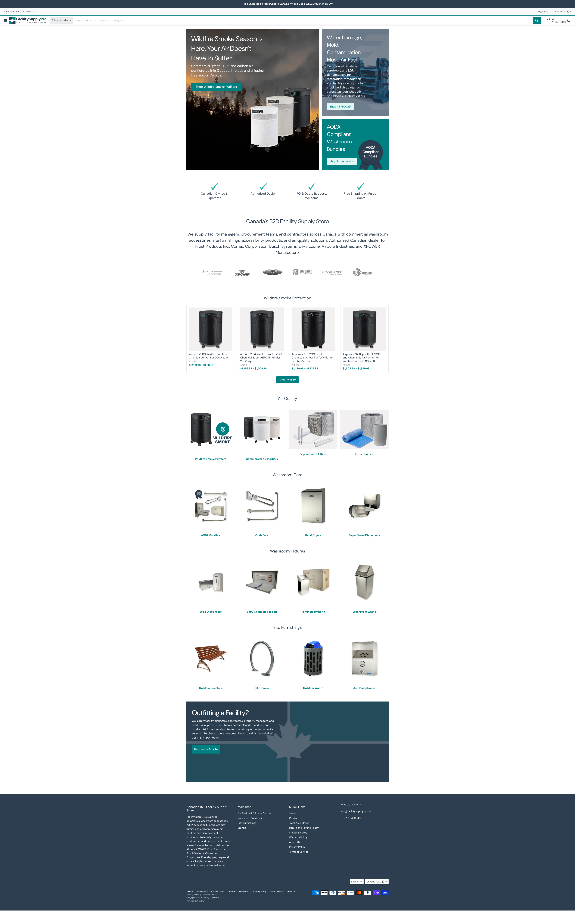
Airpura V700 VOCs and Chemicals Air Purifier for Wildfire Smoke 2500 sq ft (312, 357)
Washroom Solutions (250, 818)
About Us (294, 842)
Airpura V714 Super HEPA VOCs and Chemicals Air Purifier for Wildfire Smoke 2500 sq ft (362, 357)
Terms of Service (298, 851)
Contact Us (29, 11)
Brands (242, 827)
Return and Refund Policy (304, 827)
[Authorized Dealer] (263, 192)
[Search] (537, 20)
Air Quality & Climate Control (254, 813)
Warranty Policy (298, 837)
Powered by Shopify (195, 901)
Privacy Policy (297, 847)
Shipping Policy (298, 832)
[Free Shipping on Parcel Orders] (360, 192)
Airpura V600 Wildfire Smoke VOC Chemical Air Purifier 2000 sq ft (210, 356)
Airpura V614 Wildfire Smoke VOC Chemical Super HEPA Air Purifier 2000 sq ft (261, 357)
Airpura (192, 361)
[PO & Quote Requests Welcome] (312, 192)
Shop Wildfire (287, 379)
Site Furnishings (247, 823)
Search (293, 813)
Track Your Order (12, 11)
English (541, 11)
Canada (561, 11)
